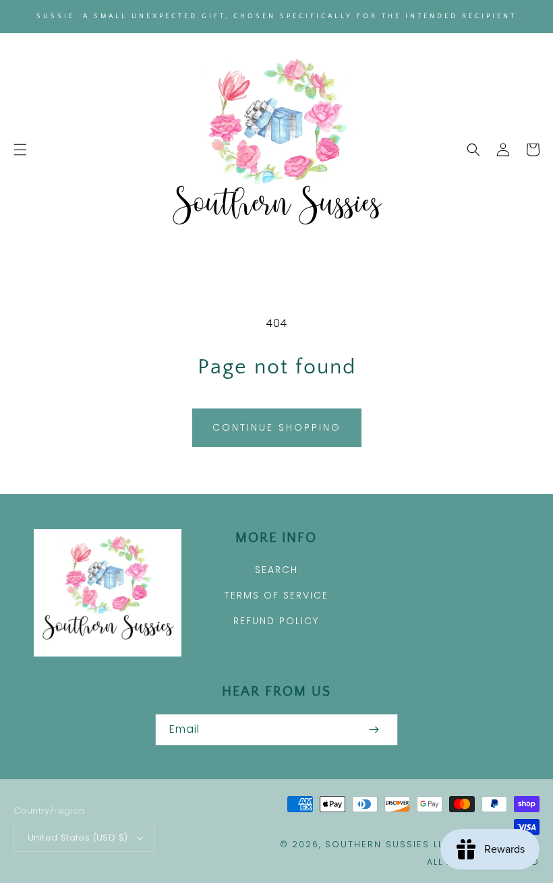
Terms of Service (276, 595)
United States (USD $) (77, 837)
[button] (20, 149)
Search (276, 569)
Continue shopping (276, 427)
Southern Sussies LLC (388, 844)
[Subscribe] (373, 729)
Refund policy (276, 621)
